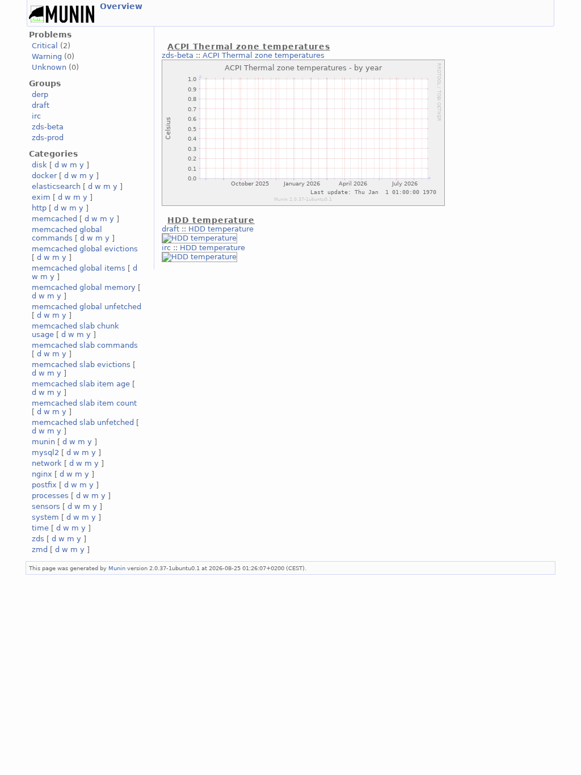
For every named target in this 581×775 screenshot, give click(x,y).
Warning (47, 56)
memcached (54, 218)
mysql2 (45, 452)
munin (43, 441)
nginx (42, 474)
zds (38, 538)
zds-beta (48, 127)
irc (36, 116)
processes (50, 495)
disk (39, 165)
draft (40, 105)
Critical (45, 45)
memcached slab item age (81, 384)
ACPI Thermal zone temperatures (264, 55)
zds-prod (48, 137)
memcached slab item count (84, 403)
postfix (44, 485)
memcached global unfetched (86, 306)
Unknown (49, 67)
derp (40, 94)
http (39, 208)
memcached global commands (67, 233)
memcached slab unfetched (83, 422)
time (40, 528)
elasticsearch (56, 186)
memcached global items (78, 268)
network (47, 463)
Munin (116, 568)
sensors (46, 506)
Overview (121, 6)
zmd (40, 549)
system (45, 517)
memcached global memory (84, 287)
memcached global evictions (85, 249)
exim (41, 197)
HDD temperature (221, 229)
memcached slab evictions (81, 364)
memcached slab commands (85, 345)
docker (44, 175)
